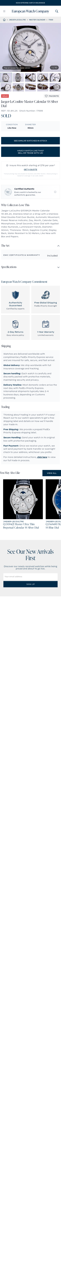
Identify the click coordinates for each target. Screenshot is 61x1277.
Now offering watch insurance (30, 3)
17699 (51, 20)
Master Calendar (37, 20)
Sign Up (30, 584)
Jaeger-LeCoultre (17, 20)
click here (42, 457)
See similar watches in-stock (30, 141)
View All (51, 473)
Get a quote (30, 169)
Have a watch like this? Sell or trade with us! (30, 152)
